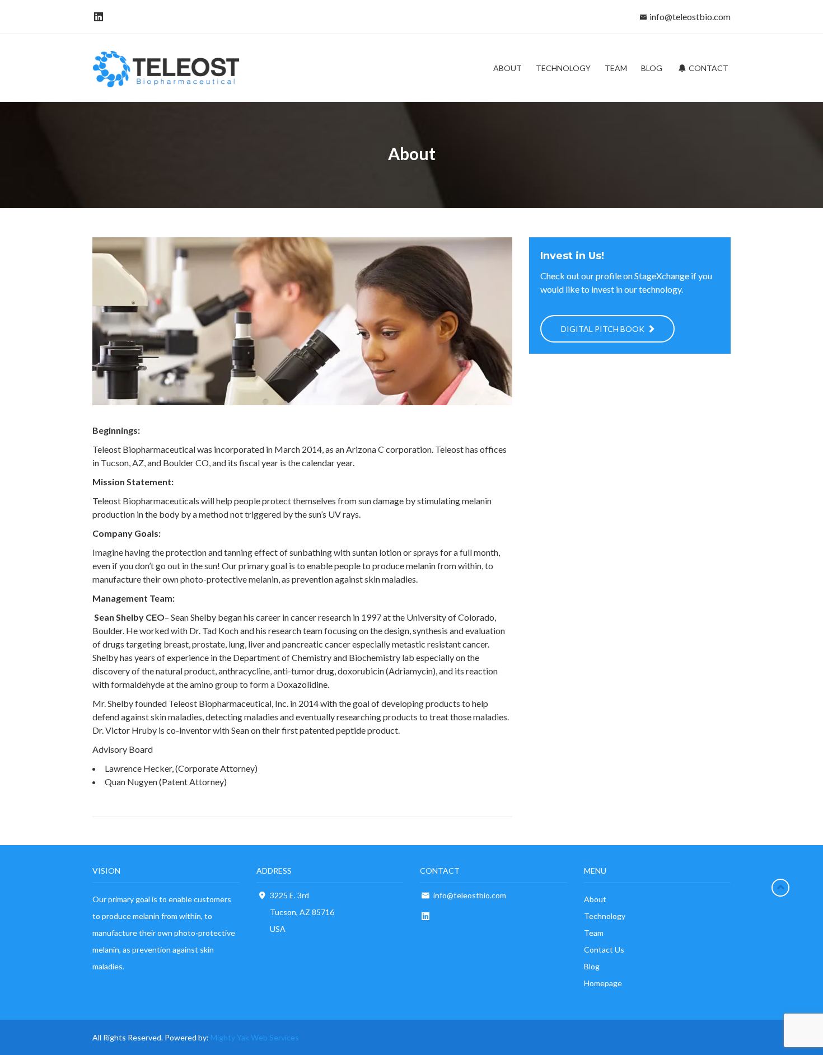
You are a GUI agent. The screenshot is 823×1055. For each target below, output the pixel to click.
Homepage (603, 983)
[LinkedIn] (96, 16)
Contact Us (604, 949)
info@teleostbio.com (690, 16)
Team (594, 932)
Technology (604, 916)
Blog (592, 966)
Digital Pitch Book (603, 329)
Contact (707, 68)
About (595, 899)
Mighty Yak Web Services (255, 1037)
